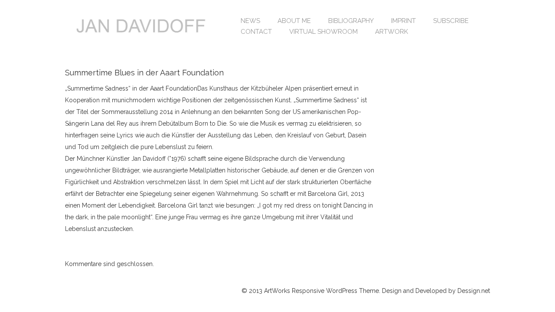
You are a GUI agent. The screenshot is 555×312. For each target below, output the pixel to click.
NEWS (250, 21)
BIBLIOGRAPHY (351, 21)
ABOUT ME (294, 21)
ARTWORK (391, 32)
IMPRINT (403, 21)
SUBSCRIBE (451, 21)
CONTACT (256, 32)
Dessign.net (473, 290)
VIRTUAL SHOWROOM (323, 32)
